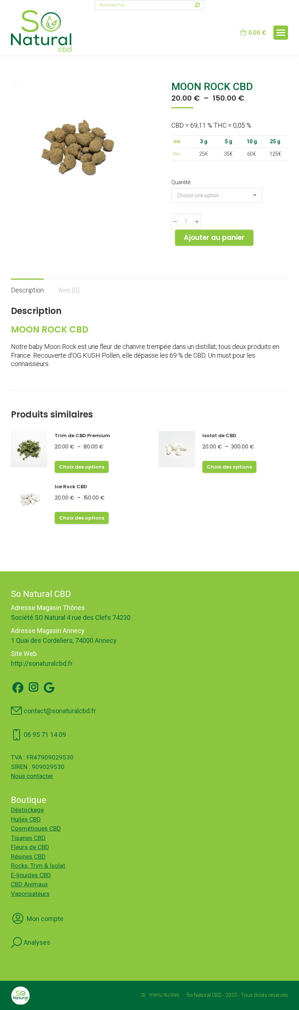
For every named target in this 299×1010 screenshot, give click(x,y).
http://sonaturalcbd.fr (42, 663)
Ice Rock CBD (71, 486)
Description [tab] (27, 290)
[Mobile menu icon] (280, 33)
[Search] (197, 5)
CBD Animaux (29, 884)
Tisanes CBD (28, 838)
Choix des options (81, 466)
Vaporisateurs (30, 893)
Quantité (180, 182)
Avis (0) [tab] (68, 290)
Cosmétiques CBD (36, 828)
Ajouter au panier (214, 237)
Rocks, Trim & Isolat (38, 865)
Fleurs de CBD (30, 847)
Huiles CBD (26, 819)
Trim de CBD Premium (82, 435)
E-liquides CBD (31, 875)
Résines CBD (28, 856)
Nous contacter (32, 776)
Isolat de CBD (219, 435)
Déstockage (27, 809)
